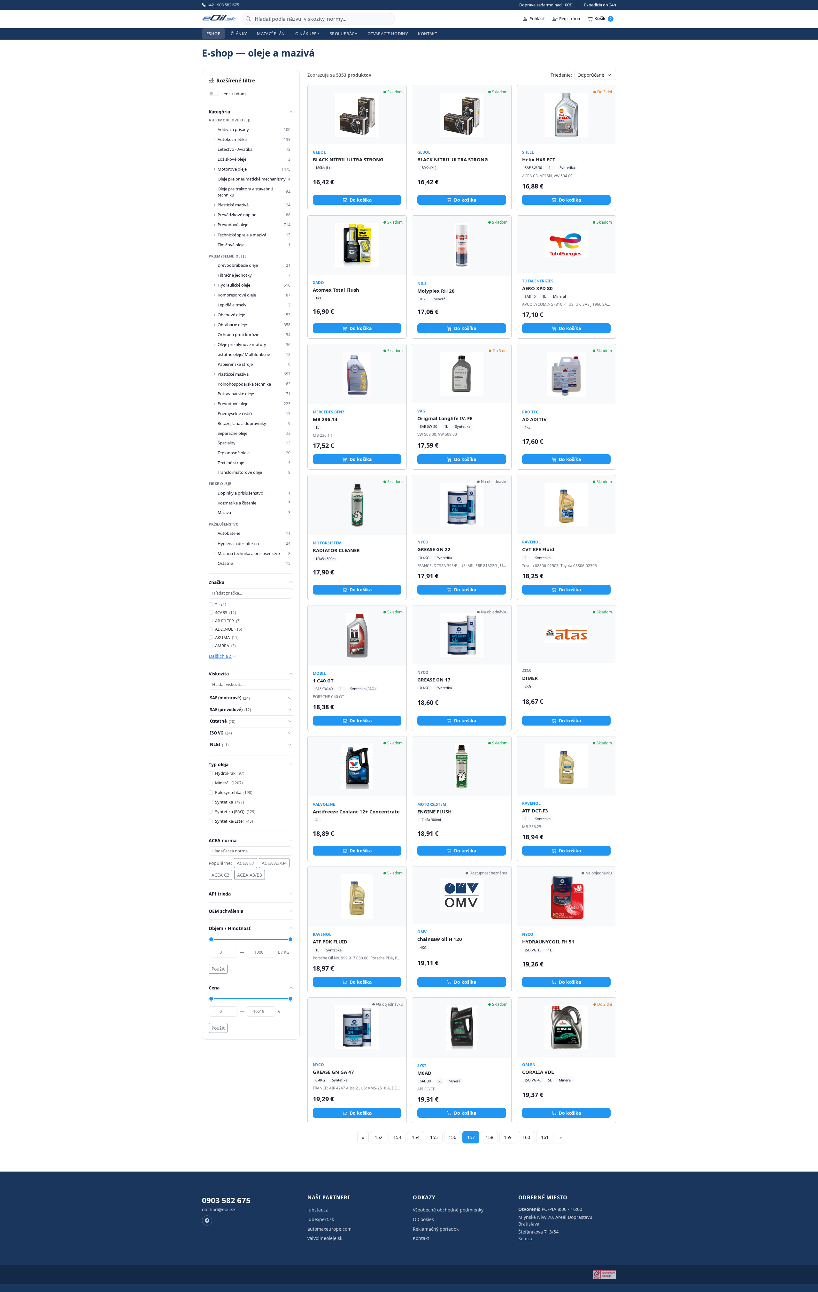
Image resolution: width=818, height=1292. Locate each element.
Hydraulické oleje (234, 285)
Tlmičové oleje (231, 245)
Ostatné (225, 563)
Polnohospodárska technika (244, 384)
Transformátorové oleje (240, 472)
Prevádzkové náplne (237, 215)
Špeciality (226, 443)
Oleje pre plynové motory (242, 344)
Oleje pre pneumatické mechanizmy (252, 179)
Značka (216, 582)
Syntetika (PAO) (235, 811)
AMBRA (225, 646)
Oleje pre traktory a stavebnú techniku (245, 192)
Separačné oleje (232, 433)
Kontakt (427, 33)
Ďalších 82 (220, 656)
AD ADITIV (534, 419)
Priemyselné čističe (235, 413)
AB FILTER (227, 621)
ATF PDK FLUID (330, 941)
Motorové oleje (232, 169)
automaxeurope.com (329, 1229)
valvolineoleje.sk (324, 1238)
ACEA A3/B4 (274, 863)
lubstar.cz (317, 1210)
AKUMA (226, 637)
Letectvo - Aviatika (235, 149)
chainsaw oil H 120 (439, 939)
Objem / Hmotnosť (230, 928)
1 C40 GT (323, 680)
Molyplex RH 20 (436, 291)
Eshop (213, 33)
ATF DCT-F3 (535, 810)
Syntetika (229, 802)
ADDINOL (228, 629)
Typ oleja (218, 764)
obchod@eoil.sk (218, 1209)
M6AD (424, 1073)
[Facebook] (207, 1220)
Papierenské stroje (235, 364)
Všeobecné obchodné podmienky (448, 1210)
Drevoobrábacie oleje (238, 265)
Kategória (219, 112)
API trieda (220, 894)
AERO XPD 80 (537, 288)
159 (508, 1137)
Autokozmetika (232, 139)
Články (239, 33)
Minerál (229, 783)
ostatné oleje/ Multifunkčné (244, 354)
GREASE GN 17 (434, 679)
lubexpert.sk (320, 1219)
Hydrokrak (229, 773)
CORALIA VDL (538, 1072)
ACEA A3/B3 (249, 875)
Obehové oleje (231, 315)
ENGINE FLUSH (434, 811)
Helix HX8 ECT (538, 159)
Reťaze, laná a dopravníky (242, 423)
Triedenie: (561, 75)
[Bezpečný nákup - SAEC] (604, 1274)
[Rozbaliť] (214, 139)
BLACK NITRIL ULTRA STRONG (348, 159)
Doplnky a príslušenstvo (240, 493)
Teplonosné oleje (234, 453)
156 (452, 1137)
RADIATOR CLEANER (336, 550)
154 (416, 1137)
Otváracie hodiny (387, 33)
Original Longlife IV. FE (444, 418)
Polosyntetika (233, 792)
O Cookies (423, 1219)
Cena (214, 988)
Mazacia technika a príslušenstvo (249, 553)
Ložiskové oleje (232, 159)
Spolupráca (343, 33)
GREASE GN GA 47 (333, 1072)
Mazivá (224, 512)
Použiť (218, 969)
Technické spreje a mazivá (242, 235)
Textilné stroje (231, 462)
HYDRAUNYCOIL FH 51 (548, 941)
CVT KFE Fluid (538, 549)
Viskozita (219, 674)
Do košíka (360, 200)
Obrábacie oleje (232, 324)
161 (545, 1137)
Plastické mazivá (233, 205)
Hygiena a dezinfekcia (238, 543)
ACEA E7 (245, 863)
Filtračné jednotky (235, 275)
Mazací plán (271, 33)
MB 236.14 (325, 419)
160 (526, 1137)
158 (489, 1137)
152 (378, 1137)
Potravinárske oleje (236, 393)
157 (471, 1137)
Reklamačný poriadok (436, 1229)
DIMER (530, 678)
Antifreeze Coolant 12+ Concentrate (356, 811)
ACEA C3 (220, 875)
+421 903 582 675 (223, 5)
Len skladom (233, 93)
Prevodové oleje (233, 224)
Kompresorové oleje (237, 295)
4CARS (225, 612)
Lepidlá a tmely (232, 305)
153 (397, 1137)
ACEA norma (222, 840)
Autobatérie (229, 533)
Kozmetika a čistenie (237, 503)
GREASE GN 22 (434, 549)
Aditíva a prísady (233, 129)
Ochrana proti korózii (238, 334)
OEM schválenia (226, 911)
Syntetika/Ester (234, 821)
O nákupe (306, 33)
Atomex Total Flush (336, 290)
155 (434, 1137)
